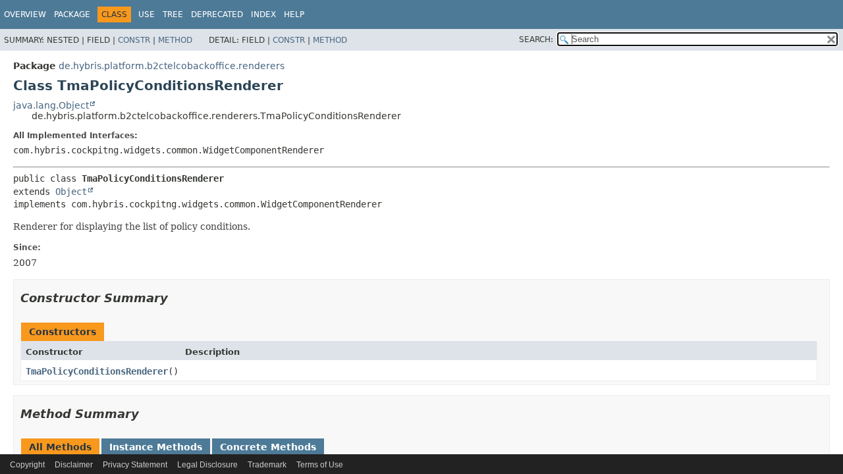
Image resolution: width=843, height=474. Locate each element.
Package (72, 14)
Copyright (27, 464)
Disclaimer (74, 464)
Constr (134, 40)
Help (294, 14)
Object (71, 191)
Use (146, 14)
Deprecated (217, 14)
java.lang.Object (51, 105)
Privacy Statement (135, 464)
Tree (173, 14)
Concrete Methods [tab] (268, 447)
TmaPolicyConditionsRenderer (97, 371)
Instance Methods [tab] (155, 447)
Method (175, 40)
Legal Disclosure (207, 464)
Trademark (267, 464)
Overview (25, 14)
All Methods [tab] (60, 447)
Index (263, 14)
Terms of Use (319, 464)
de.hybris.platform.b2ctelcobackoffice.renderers (172, 66)
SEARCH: (536, 39)
